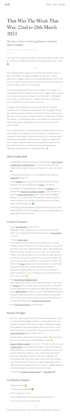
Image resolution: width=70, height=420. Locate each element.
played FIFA (14, 178)
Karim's (41, 185)
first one (16, 286)
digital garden (17, 347)
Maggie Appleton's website (20, 344)
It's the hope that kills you (41, 301)
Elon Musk (48, 372)
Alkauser (19, 182)
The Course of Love (22, 304)
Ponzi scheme (56, 233)
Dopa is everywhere (17, 333)
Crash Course (22, 240)
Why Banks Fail (21, 227)
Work (55, 4)
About (48, 4)
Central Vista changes (25, 194)
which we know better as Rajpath (32, 191)
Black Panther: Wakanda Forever (25, 280)
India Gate (50, 188)
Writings (62, 4)
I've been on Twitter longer (30, 372)
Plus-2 (22, 264)
